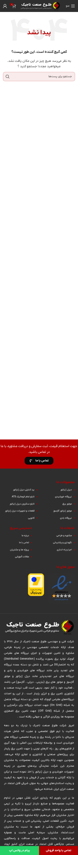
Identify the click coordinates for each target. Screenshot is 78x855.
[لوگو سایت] (40, 6)
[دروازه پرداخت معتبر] (36, 585)
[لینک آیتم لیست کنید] (56, 490)
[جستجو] (7, 76)
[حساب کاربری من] (5, 6)
